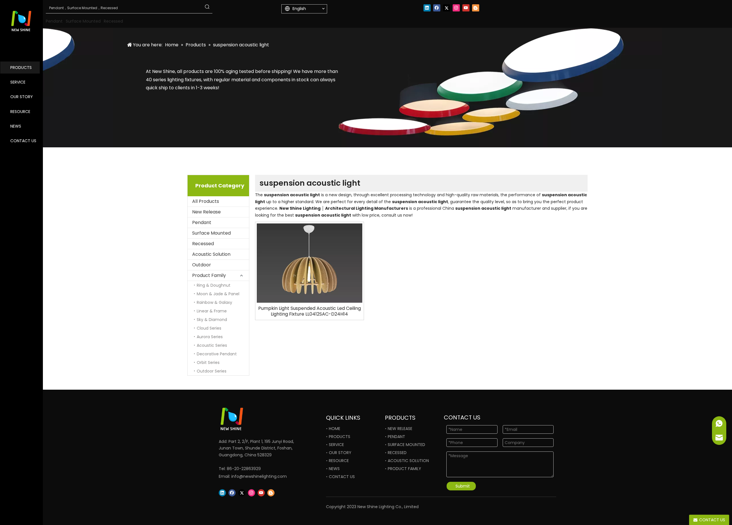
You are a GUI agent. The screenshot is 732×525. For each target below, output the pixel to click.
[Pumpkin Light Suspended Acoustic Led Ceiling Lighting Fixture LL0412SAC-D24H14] (309, 262)
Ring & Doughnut (213, 285)
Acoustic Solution (211, 254)
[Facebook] (436, 7)
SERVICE (17, 82)
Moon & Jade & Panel (218, 294)
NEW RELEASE (400, 428)
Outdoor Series (211, 371)
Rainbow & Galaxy (214, 302)
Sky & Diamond (212, 319)
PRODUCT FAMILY (404, 468)
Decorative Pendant (217, 354)
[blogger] (475, 7)
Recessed (203, 243)
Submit (462, 486)
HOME (334, 428)
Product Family (209, 275)
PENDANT (396, 436)
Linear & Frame (212, 311)
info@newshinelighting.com (259, 476)
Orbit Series (208, 362)
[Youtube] (466, 7)
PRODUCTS (21, 67)
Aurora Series (210, 337)
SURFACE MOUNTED (406, 444)
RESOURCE (20, 111)
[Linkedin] (427, 7)
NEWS (15, 126)
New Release (206, 212)
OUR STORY (21, 97)
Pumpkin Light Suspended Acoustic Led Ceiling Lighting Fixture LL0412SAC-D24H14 (309, 311)
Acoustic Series (212, 345)
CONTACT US (23, 141)
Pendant (201, 222)
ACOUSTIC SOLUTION (408, 460)
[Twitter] (446, 7)
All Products (205, 201)
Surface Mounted (211, 233)
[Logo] (252, 419)
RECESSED (397, 452)
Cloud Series (209, 328)
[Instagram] (456, 7)
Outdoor (201, 264)
